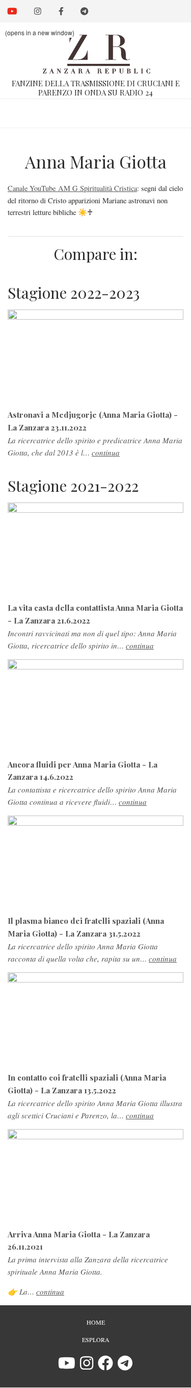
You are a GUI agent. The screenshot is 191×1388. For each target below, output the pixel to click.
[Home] (95, 48)
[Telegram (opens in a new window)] (125, 1366)
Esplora (96, 1339)
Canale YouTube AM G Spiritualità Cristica (72, 188)
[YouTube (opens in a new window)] (66, 1366)
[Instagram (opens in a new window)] (86, 1366)
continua (106, 452)
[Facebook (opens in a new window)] (105, 1366)
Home (96, 1322)
